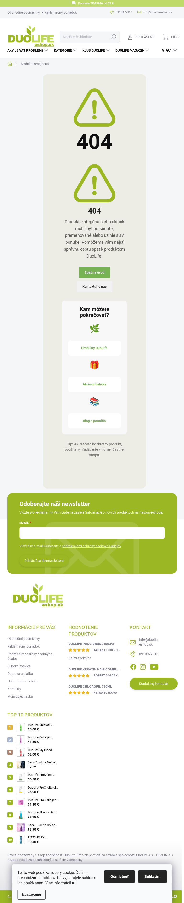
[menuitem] (28, 50)
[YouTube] (154, 666)
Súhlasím (152, 876)
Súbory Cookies (18, 666)
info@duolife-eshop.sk (149, 642)
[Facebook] (133, 666)
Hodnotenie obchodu (23, 681)
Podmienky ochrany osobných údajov (29, 656)
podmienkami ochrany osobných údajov (91, 546)
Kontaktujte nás (94, 286)
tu (73, 883)
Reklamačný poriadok (61, 12)
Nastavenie (31, 894)
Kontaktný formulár (153, 684)
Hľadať (113, 37)
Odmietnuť (119, 876)
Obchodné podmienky (23, 12)
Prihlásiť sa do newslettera (44, 560)
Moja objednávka (20, 696)
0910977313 (148, 654)
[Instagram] (142, 666)
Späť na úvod (94, 272)
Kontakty (14, 689)
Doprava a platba (20, 674)
